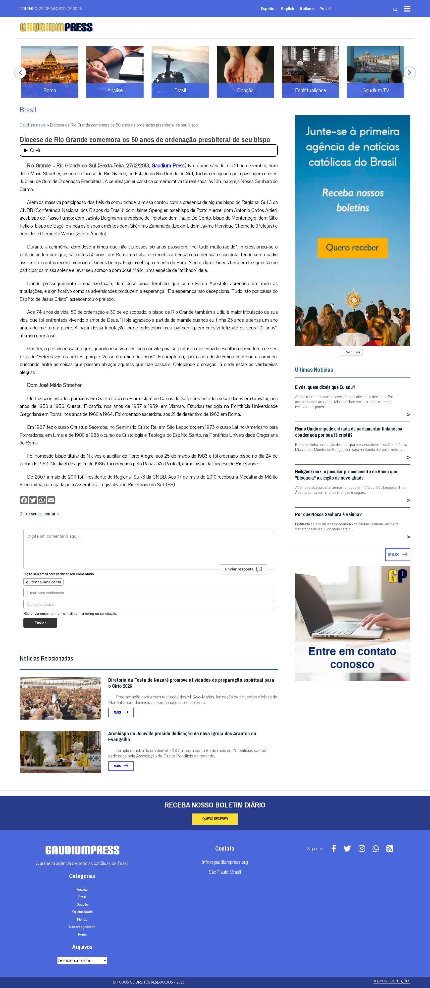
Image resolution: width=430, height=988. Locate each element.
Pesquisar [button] (352, 352)
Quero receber (215, 819)
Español (268, 8)
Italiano (307, 8)
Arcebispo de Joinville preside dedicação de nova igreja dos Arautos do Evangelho (182, 736)
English (287, 8)
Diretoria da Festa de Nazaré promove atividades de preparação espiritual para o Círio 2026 (191, 683)
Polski (325, 8)
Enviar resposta (239, 569)
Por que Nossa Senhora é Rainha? (328, 514)
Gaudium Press (168, 165)
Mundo (82, 919)
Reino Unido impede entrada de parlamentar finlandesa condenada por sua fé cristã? (348, 432)
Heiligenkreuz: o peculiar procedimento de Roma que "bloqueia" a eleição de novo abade (346, 475)
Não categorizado (82, 927)
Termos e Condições (392, 981)
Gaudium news (33, 125)
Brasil (28, 110)
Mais (118, 712)
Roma (82, 934)
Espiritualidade (82, 912)
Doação (82, 904)
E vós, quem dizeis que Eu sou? (325, 387)
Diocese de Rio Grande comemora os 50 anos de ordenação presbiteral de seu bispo (145, 139)
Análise (82, 889)
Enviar (40, 622)
